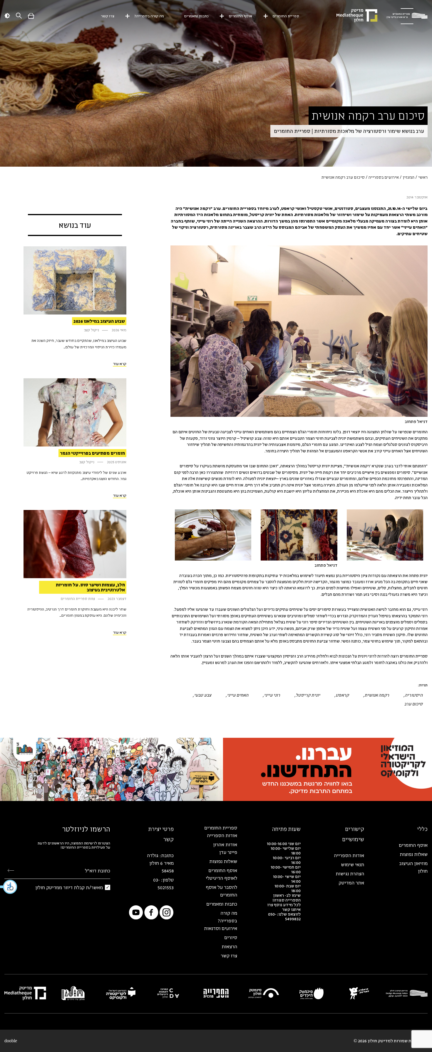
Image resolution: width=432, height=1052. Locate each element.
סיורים (230, 937)
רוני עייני (272, 695)
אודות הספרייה (349, 855)
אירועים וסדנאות (220, 928)
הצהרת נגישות (350, 873)
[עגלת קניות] (31, 17)
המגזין (408, 177)
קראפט (342, 695)
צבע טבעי (202, 695)
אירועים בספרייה (384, 177)
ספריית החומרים (285, 16)
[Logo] (407, 16)
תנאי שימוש (352, 864)
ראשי (423, 177)
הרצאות (229, 946)
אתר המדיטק (351, 882)
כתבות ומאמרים (196, 16)
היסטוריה (414, 695)
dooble (10, 1040)
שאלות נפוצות (414, 854)
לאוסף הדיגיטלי (221, 878)
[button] (9, 886)
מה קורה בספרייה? (149, 16)
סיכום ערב (413, 704)
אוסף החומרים (240, 16)
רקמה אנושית (376, 695)
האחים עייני (237, 695)
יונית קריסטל (308, 695)
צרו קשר (107, 16)
